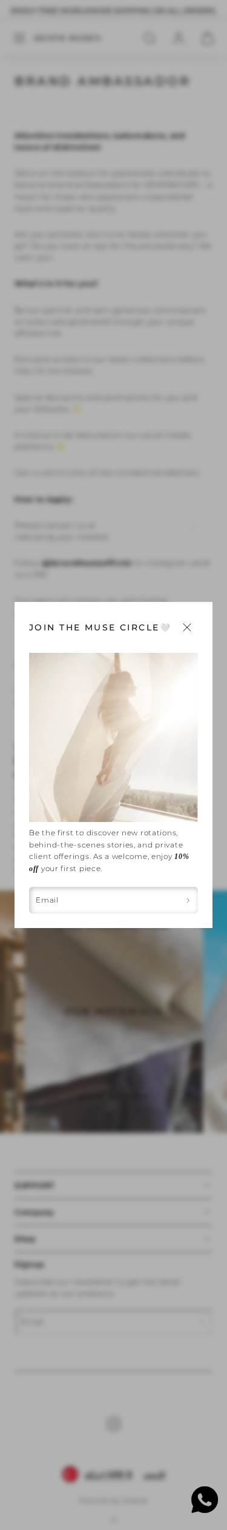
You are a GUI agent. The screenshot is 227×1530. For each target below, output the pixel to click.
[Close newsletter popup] (187, 627)
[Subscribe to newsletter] (188, 900)
